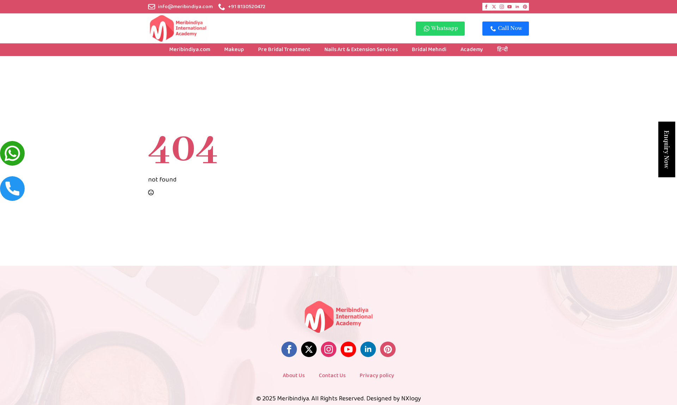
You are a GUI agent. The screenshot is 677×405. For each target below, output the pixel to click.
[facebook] (486, 7)
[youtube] (509, 7)
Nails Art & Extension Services (361, 49)
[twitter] (494, 7)
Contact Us (332, 375)
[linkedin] (517, 7)
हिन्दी (502, 49)
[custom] (525, 7)
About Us (294, 375)
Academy (472, 49)
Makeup (234, 49)
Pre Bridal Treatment (284, 49)
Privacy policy (377, 375)
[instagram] (502, 7)
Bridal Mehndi (429, 49)
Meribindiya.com (189, 49)
